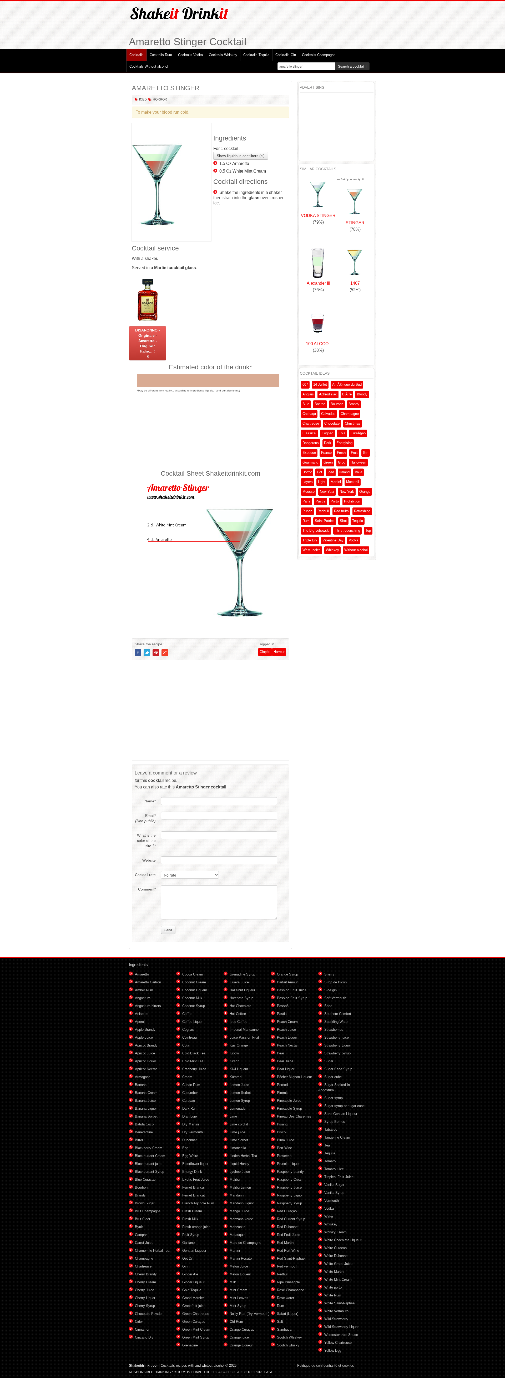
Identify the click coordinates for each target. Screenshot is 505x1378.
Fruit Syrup (190, 1235)
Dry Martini (190, 1124)
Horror (160, 99)
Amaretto (240, 163)
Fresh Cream (192, 1211)
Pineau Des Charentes (294, 1116)
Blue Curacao (145, 1179)
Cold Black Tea (193, 1053)
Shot (343, 521)
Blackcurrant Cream (150, 1156)
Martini (336, 482)
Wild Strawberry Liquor (341, 1327)
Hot (319, 472)
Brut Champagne (147, 1211)
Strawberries (333, 1030)
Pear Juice (285, 1061)
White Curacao (335, 1248)
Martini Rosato (241, 1258)
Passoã (283, 1006)
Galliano (188, 1243)
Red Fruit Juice (288, 1235)
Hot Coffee (238, 1014)
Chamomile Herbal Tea (152, 1251)
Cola (342, 433)
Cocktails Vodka (190, 55)
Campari (141, 1235)
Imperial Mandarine (244, 1030)
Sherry (329, 974)
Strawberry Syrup (337, 1053)
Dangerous (310, 443)
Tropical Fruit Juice (339, 1177)
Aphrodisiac (328, 394)
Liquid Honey (239, 1164)
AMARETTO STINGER (165, 88)
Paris (306, 501)
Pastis (320, 501)
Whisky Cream (335, 1232)
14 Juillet (320, 384)
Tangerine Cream (337, 1137)
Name (150, 801)
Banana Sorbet (146, 1116)
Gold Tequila (191, 1290)
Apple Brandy (145, 1030)
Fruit (354, 453)
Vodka (353, 540)
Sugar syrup (333, 1098)
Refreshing (362, 511)
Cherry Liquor (145, 1298)
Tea (327, 1145)
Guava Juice (239, 982)
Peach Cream (287, 1022)
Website (149, 860)
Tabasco (330, 1129)
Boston (320, 404)
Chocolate (332, 423)
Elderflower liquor (195, 1164)
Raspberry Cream (290, 1179)
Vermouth (331, 1201)
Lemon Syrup (240, 1101)
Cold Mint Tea (192, 1061)
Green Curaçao (193, 1322)
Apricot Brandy (146, 1045)
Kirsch (234, 1061)
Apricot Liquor (145, 1061)
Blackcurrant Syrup (149, 1172)
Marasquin (237, 1235)
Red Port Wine (288, 1251)
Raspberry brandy (290, 1172)
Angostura (142, 998)
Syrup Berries (334, 1122)
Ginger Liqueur (193, 1282)
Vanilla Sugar (334, 1185)
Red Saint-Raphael (291, 1258)
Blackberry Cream (148, 1148)
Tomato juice (334, 1169)
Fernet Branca (193, 1187)
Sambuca (284, 1329)
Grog (341, 462)
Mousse (308, 492)
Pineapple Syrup (289, 1108)
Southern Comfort (337, 1014)
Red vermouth (287, 1266)
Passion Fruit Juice (291, 990)
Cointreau (189, 1037)
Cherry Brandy (146, 1274)
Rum (306, 521)
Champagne (350, 414)
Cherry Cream (145, 1282)
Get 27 (187, 1258)
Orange (364, 492)
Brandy (354, 404)
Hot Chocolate (240, 1006)
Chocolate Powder (149, 1314)
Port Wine (284, 1148)
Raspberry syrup (289, 1203)
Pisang (282, 1124)
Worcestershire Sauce (341, 1335)
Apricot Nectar (146, 1069)
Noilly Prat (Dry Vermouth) (249, 1314)
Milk (233, 1282)
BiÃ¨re (347, 394)
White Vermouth (336, 1311)
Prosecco (284, 1156)
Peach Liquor (287, 1037)
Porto (335, 501)
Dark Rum (190, 1108)
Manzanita (237, 1227)
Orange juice (239, 1337)
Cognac (327, 433)
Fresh (341, 453)
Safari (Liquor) (287, 1314)
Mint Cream (238, 1290)
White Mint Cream (249, 171)
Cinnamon (142, 1329)
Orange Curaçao (242, 1329)
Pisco (281, 1132)
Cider (139, 1322)
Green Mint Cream (196, 1329)
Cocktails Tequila (256, 55)
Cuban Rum (191, 1085)
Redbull (323, 511)
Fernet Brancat (193, 1195)
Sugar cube (333, 1077)
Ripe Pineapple (288, 1282)
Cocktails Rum (161, 55)
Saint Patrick (325, 521)
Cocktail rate (145, 875)
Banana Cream (146, 1093)
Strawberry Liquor (337, 1045)
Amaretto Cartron (148, 982)
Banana (141, 1085)
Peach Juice (286, 1030)
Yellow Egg (332, 1350)
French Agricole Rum (198, 1203)
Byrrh (139, 1227)
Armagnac (142, 1077)
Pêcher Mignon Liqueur (294, 1077)
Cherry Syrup (145, 1306)
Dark (327, 443)
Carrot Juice (144, 1243)
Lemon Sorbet (240, 1093)
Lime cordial (239, 1124)
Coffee (187, 1014)
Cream (187, 1077)
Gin (365, 453)
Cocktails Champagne (318, 55)
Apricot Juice (145, 1053)
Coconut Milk (192, 998)
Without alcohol (356, 550)
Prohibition (352, 501)
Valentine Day (333, 540)
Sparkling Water (336, 1022)
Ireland (344, 472)
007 (305, 384)
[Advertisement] (210, 430)
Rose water (285, 1298)
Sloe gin (330, 990)
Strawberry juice (336, 1037)
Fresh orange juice (196, 1227)
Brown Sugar (144, 1203)
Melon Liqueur (240, 1274)
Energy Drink (192, 1172)
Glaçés (265, 652)
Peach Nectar (287, 1045)
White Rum (332, 1295)
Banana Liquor (146, 1108)
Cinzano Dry (144, 1337)
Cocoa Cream (192, 974)
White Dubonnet (336, 1256)
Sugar (328, 1061)
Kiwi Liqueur (239, 1069)
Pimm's (282, 1093)
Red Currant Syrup (291, 1219)
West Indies (311, 550)
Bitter (139, 1140)
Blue (305, 404)
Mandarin (237, 1195)
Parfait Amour (287, 982)
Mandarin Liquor (242, 1203)
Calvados (328, 414)
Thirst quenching (347, 530)
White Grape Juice (338, 1264)
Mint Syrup (238, 1306)
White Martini (334, 1272)
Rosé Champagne (290, 1290)
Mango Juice (239, 1211)
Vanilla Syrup (334, 1193)
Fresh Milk (190, 1219)
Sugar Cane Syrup (338, 1069)
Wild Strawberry (336, 1319)
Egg (185, 1148)
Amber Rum (144, 990)
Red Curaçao (287, 1211)
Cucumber (190, 1093)
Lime (233, 1116)
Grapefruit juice (193, 1306)
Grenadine (190, 1345)
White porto (333, 1287)
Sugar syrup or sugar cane (344, 1106)
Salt (280, 1322)
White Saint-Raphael (339, 1303)
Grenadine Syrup (242, 974)
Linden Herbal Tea (243, 1156)
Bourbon (337, 404)
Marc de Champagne (245, 1243)
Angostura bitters (148, 1006)
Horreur (279, 652)
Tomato (330, 1161)
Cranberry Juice (194, 1069)
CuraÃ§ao (358, 433)
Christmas (352, 423)
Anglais (308, 394)
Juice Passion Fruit (244, 1037)
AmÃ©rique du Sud (347, 384)
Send (168, 930)
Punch (307, 511)
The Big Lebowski (316, 530)
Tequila (357, 521)
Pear (280, 1053)
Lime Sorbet (239, 1140)
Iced (143, 99)
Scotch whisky (288, 1345)
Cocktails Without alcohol (148, 66)
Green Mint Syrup (195, 1337)
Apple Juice (144, 1037)
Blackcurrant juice (148, 1164)
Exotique (309, 453)
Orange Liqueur (241, 1345)
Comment (147, 889)
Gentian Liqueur (194, 1251)
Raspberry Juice (289, 1187)
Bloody (362, 394)
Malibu (235, 1179)
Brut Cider (142, 1219)
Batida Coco (144, 1124)
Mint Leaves (239, 1298)
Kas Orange (239, 1045)
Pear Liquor (285, 1069)
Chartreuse (310, 423)
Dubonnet (189, 1140)
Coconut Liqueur (194, 990)
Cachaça (309, 414)
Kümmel (236, 1077)
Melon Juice (239, 1266)
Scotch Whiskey (289, 1337)
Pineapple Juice (289, 1101)
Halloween (358, 462)
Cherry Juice (144, 1290)
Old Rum (236, 1322)
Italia (358, 472)
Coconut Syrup (193, 1006)
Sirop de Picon (335, 982)
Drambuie (189, 1116)
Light (321, 482)
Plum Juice (285, 1140)
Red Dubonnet (288, 1227)
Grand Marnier (193, 1298)
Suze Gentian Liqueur (340, 1114)
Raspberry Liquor (290, 1195)
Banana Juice (145, 1101)
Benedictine (144, 1132)
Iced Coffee (238, 1022)
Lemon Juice (239, 1085)
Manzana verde (241, 1219)
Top (368, 530)
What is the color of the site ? (146, 840)
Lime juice (237, 1132)
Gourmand (310, 462)
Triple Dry (309, 540)
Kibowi (235, 1053)
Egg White (190, 1156)
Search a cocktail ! (352, 66)
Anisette (141, 1014)
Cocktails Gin (285, 55)
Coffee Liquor (192, 1022)
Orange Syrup (287, 974)
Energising (344, 443)
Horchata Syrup (241, 998)
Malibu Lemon (240, 1187)
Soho (328, 1006)
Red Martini (285, 1243)
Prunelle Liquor (288, 1164)
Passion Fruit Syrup (292, 998)
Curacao (188, 1101)
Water (328, 1216)
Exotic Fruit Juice (195, 1179)
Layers (307, 482)
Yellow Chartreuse (338, 1343)
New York (347, 492)
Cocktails (136, 55)
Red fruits (341, 511)
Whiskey (332, 550)
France (326, 453)
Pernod (282, 1085)
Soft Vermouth (335, 998)
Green (328, 462)
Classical (309, 433)
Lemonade (237, 1108)
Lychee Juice (240, 1172)
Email (145, 818)
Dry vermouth (192, 1132)
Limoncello (238, 1148)
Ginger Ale (190, 1274)
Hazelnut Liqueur (242, 990)
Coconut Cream (194, 982)
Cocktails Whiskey (223, 55)
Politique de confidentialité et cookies (325, 1365)
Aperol (140, 1022)
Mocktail (352, 482)
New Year (327, 492)
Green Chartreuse (195, 1314)
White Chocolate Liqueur (342, 1240)
